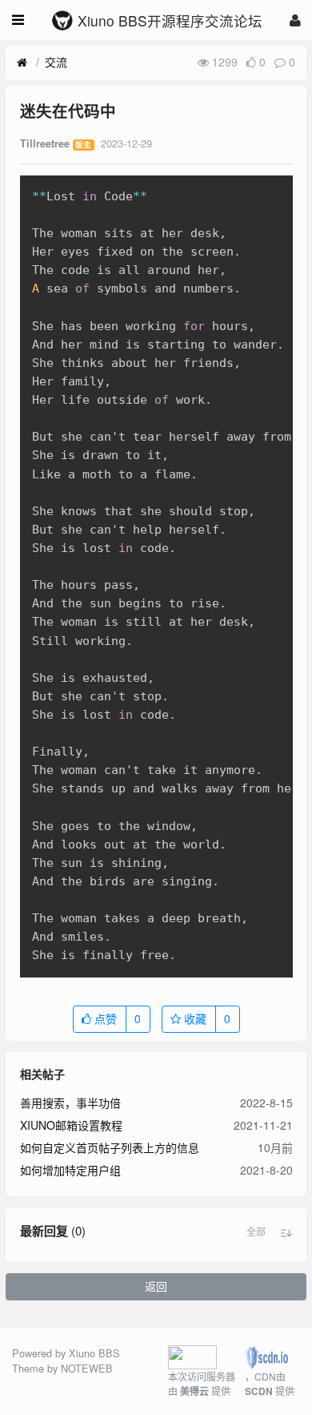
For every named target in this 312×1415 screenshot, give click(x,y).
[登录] (295, 20)
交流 (56, 62)
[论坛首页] (22, 62)
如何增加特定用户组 (70, 1170)
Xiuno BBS (94, 1353)
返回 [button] (156, 1286)
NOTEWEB (87, 1368)
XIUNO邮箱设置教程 (71, 1125)
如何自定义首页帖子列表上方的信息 (109, 1147)
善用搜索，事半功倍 (70, 1103)
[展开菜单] (18, 20)
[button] (256, 1231)
